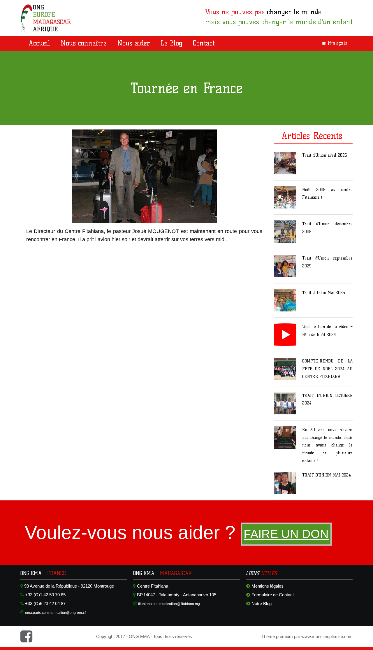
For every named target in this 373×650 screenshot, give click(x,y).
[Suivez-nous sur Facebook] (26, 639)
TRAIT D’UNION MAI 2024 (326, 475)
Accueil (39, 43)
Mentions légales (267, 586)
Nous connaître (84, 43)
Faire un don (286, 534)
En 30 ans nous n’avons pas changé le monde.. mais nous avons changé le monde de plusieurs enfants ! (327, 445)
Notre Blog (261, 603)
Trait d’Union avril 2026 (324, 155)
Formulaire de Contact (272, 594)
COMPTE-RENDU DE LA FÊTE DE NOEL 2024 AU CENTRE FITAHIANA (327, 369)
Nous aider (133, 43)
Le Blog (171, 43)
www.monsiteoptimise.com (327, 636)
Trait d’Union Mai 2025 (323, 292)
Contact (204, 43)
